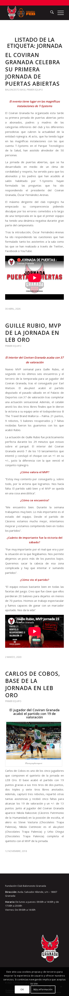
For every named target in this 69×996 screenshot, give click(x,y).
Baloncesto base (15, 89)
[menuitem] (50, 12)
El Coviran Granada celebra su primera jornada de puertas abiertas (32, 69)
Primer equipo (35, 89)
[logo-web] (28, 12)
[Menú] (59, 12)
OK (22, 989)
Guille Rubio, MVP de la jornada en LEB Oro (33, 333)
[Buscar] (50, 12)
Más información (43, 989)
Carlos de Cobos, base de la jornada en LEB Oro (32, 684)
